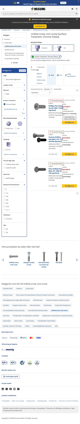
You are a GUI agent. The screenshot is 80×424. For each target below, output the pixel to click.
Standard (44, 48)
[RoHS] (29, 362)
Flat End (8, 150)
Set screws (6, 316)
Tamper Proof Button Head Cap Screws (57, 300)
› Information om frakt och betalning (68, 401)
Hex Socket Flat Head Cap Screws (37, 310)
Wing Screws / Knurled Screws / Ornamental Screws (57, 316)
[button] (63, 3)
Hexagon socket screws (19, 305)
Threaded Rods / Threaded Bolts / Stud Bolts (26, 316)
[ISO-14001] (13, 362)
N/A (18, 128)
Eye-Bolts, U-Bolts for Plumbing (12, 326)
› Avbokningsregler (42, 401)
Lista (52, 75)
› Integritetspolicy (30, 401)
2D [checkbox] (7, 229)
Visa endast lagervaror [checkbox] (13, 79)
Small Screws (47, 305)
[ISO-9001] (5, 362)
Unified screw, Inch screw (40, 30)
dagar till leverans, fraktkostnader (41, 77)
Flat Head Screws (35, 305)
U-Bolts (27, 326)
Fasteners (17, 30)
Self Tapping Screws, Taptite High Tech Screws (16, 300)
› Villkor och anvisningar (17, 401)
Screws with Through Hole (62, 305)
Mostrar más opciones (10, 133)
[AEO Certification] (22, 362)
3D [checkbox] (7, 232)
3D (56, 154)
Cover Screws (30, 321)
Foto (60, 75)
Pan (65, 48)
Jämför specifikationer (71, 75)
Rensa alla (22, 70)
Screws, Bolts (26, 30)
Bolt (56, 326)
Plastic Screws (18, 321)
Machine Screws (9, 50)
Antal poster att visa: (37, 89)
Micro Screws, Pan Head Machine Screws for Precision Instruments (14, 54)
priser (40, 83)
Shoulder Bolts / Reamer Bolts (46, 321)
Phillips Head (9, 128)
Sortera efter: (57, 89)
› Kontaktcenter (52, 401)
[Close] (76, 19)
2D (53, 154)
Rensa (23, 113)
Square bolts (6, 321)
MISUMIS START (6, 30)
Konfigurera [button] (69, 122)
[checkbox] (14, 94)
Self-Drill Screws (37, 300)
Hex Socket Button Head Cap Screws (13, 310)
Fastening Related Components (42, 326)
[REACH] (37, 362)
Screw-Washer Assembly (12, 58)
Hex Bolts (6, 305)
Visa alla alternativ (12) (10, 109)
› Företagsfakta (6, 401)
